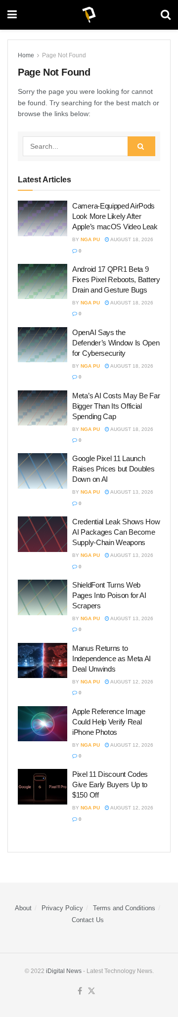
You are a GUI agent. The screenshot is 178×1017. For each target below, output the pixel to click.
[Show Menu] (12, 15)
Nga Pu (90, 239)
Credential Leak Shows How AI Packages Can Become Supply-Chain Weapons (116, 532)
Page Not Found (64, 55)
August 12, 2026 (131, 681)
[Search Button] (166, 15)
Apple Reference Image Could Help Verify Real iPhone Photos (108, 721)
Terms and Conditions (124, 908)
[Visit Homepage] (89, 15)
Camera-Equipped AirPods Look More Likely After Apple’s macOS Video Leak (115, 216)
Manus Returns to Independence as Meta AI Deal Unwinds (111, 658)
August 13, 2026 (131, 492)
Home (26, 55)
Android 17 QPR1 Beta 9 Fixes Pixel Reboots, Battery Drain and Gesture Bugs (116, 279)
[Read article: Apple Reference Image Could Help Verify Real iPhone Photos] (42, 724)
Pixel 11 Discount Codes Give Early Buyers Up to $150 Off (110, 784)
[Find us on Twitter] (91, 991)
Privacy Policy (62, 908)
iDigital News (64, 971)
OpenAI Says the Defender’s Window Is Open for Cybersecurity (116, 342)
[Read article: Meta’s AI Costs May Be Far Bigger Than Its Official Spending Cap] (42, 408)
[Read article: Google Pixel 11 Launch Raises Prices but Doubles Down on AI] (42, 471)
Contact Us (88, 920)
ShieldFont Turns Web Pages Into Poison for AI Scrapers (109, 595)
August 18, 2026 (131, 239)
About (23, 908)
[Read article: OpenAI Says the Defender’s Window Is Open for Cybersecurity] (42, 345)
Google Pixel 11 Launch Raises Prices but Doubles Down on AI (113, 468)
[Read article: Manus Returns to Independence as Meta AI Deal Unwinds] (42, 660)
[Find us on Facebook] (80, 991)
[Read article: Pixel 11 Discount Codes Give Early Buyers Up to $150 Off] (42, 787)
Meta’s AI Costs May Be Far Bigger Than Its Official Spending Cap (116, 406)
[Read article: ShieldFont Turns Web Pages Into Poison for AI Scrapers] (42, 597)
